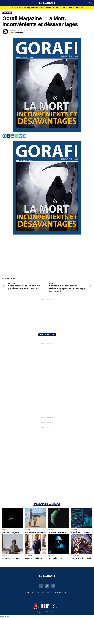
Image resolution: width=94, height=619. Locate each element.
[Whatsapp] (16, 136)
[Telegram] (24, 136)
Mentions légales (61, 593)
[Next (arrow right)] (3, 618)
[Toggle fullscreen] (5, 616)
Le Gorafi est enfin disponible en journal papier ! (47, 8)
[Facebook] (4, 136)
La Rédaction (17, 33)
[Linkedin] (12, 136)
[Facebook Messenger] (20, 136)
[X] (8, 136)
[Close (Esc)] (1, 616)
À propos (29, 593)
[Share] (3, 616)
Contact (40, 593)
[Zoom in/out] (8, 616)
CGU (48, 593)
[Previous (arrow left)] (1, 618)
